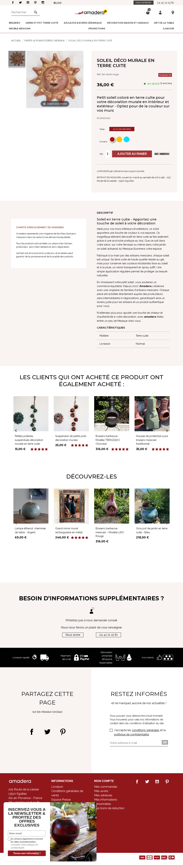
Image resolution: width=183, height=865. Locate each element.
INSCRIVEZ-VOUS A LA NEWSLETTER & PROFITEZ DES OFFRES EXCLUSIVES (27, 817)
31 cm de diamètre (122, 129)
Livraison (57, 786)
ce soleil (154, 228)
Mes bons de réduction (109, 808)
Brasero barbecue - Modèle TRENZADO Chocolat (108, 439)
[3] (39, 449)
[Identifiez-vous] (160, 12)
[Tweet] (47, 732)
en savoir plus (103, 117)
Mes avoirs (101, 791)
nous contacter (143, 2)
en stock (153, 83)
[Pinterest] (63, 732)
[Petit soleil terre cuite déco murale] (16, 59)
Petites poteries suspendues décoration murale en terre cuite (29, 439)
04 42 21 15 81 (165, 2)
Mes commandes (105, 786)
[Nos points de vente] (173, 12)
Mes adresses (103, 795)
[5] (46, 449)
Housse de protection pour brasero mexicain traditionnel (152, 439)
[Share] (32, 732)
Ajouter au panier (132, 153)
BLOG (57, 2)
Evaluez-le (165, 75)
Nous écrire (72, 634)
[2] (35, 449)
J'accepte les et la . (140, 732)
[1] (32, 449)
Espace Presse (61, 799)
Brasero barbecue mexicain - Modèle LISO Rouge (110, 532)
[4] (42, 449)
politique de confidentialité (131, 734)
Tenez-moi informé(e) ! (27, 853)
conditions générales (145, 730)
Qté (101, 154)
